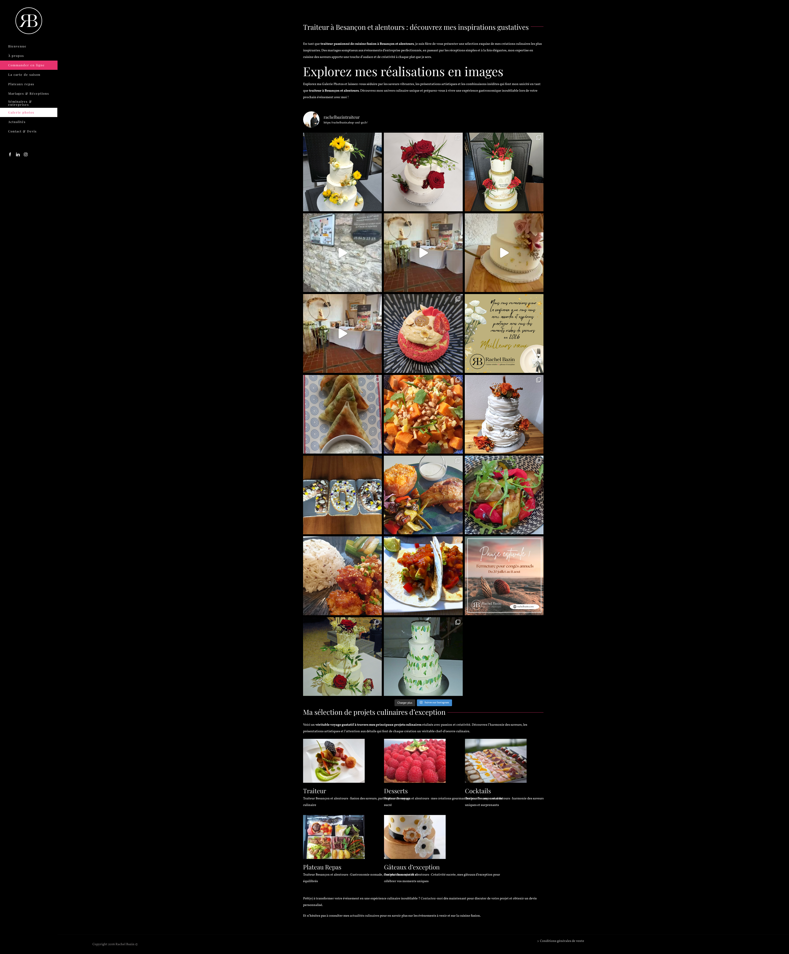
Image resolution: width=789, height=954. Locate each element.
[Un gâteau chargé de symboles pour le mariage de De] (504, 172)
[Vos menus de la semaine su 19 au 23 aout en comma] (342, 575)
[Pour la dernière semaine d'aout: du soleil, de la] (504, 495)
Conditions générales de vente (562, 941)
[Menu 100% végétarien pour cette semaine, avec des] (342, 414)
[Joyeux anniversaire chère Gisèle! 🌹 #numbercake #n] (342, 495)
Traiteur (314, 791)
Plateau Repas (322, 867)
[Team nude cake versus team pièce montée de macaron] (423, 172)
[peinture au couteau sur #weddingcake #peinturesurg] (423, 656)
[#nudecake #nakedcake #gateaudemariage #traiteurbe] (342, 656)
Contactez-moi (432, 898)
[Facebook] (10, 154)
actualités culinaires (364, 916)
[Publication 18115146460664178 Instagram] (342, 333)
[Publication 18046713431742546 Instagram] (342, 252)
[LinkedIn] (18, 154)
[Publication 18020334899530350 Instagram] (504, 575)
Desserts (396, 791)
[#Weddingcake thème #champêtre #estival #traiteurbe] (342, 172)
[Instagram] (26, 154)
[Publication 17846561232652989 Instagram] (504, 333)
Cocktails (478, 791)
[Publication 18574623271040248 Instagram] (504, 252)
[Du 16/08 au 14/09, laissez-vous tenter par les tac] (423, 575)
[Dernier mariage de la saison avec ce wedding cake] (504, 414)
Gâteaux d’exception (412, 867)
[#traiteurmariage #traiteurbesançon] (423, 252)
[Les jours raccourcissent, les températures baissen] (423, 414)
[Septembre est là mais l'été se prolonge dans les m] (423, 495)
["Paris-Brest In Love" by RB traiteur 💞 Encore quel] (423, 333)
